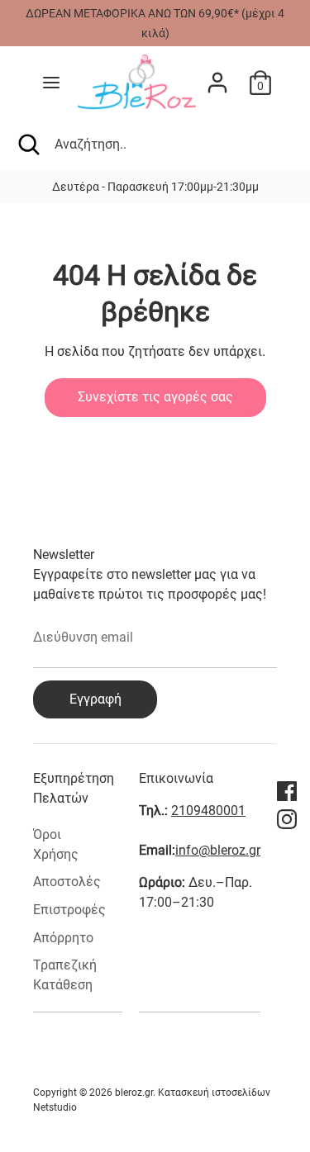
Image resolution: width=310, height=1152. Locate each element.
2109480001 (208, 810)
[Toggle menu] (51, 82)
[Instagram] (287, 819)
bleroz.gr (134, 1092)
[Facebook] (287, 791)
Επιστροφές (69, 909)
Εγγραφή (95, 699)
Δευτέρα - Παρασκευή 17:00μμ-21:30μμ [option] (131, 186)
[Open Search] (27, 144)
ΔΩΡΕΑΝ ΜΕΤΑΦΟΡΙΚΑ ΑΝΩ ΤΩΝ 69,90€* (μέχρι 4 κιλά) (155, 23)
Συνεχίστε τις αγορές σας (155, 397)
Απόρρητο (63, 938)
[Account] (217, 75)
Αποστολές (67, 881)
